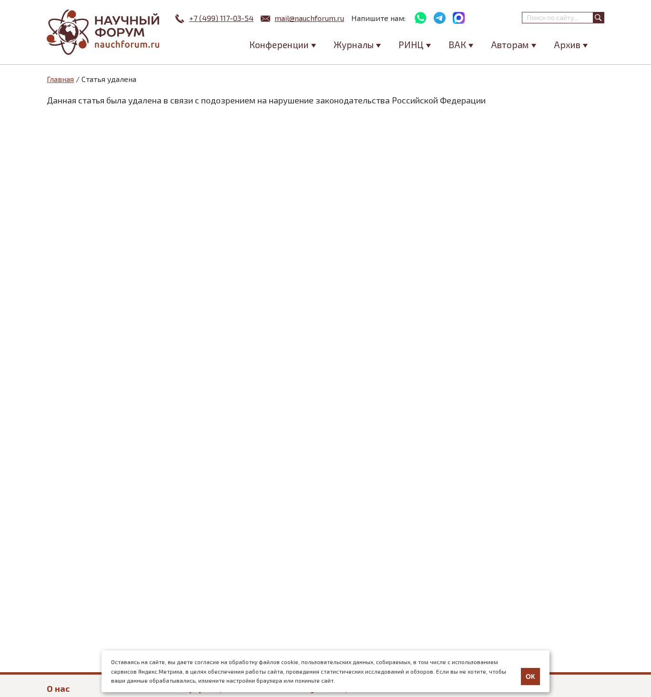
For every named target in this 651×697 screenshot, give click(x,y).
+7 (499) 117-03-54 (221, 17)
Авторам (510, 44)
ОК (530, 676)
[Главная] (104, 32)
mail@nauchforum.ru (309, 17)
